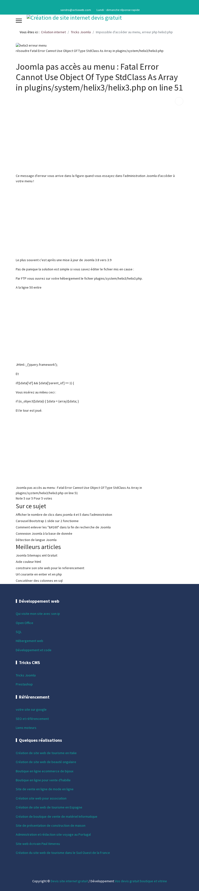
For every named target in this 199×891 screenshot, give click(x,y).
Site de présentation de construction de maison (50, 825)
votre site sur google (31, 709)
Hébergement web (29, 641)
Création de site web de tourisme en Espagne (49, 807)
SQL (19, 632)
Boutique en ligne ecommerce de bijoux (44, 771)
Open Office (24, 623)
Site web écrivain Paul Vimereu (38, 843)
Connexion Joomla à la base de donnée (44, 533)
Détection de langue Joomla (36, 540)
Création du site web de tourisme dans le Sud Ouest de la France (63, 852)
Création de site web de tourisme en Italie (46, 753)
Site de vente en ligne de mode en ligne (45, 789)
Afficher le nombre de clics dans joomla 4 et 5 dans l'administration (64, 514)
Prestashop (24, 684)
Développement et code (33, 650)
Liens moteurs (26, 727)
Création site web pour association (41, 798)
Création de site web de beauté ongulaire (46, 762)
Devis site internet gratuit (69, 881)
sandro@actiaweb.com (75, 10)
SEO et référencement (32, 718)
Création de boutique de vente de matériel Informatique (56, 816)
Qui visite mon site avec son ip (38, 613)
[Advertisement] (99, 139)
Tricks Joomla (26, 675)
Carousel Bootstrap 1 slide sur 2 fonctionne (47, 521)
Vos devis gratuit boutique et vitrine (141, 881)
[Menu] (19, 21)
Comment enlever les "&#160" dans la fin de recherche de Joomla (63, 527)
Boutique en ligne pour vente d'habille (43, 780)
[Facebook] (99, 4)
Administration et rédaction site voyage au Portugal (53, 834)
